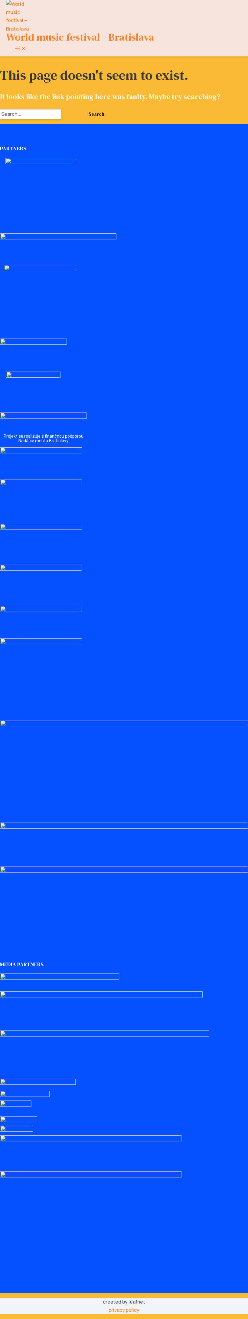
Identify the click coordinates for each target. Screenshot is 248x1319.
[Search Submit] (70, 114)
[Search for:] (40, 114)
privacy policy (124, 1310)
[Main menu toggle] (20, 48)
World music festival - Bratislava (80, 37)
